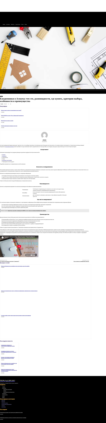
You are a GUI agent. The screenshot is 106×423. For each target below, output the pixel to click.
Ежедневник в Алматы (9, 146)
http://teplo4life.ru (44, 141)
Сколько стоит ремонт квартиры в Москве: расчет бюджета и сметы (7, 358)
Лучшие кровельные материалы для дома (9, 125)
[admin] (44, 135)
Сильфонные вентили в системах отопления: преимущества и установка (8, 352)
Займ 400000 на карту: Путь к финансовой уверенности (12, 115)
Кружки (3, 154)
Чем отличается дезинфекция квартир (81, 261)
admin (2, 103)
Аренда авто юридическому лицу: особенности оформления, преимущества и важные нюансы (19, 290)
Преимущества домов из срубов (7, 120)
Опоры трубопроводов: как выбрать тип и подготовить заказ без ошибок (15, 266)
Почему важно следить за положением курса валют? (11, 110)
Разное (1, 96)
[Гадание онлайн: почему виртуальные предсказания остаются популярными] (78, 326)
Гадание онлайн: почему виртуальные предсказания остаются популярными (16, 315)
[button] (104, 90)
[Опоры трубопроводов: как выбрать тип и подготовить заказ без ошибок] (78, 277)
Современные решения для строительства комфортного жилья (8, 346)
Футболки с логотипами (7, 160)
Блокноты (4, 156)
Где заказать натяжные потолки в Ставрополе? (9, 261)
